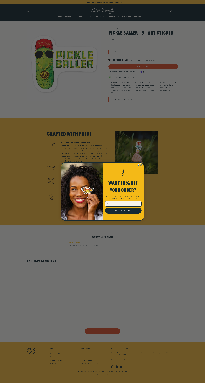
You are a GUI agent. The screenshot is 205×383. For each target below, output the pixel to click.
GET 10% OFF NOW (123, 211)
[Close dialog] (140, 165)
